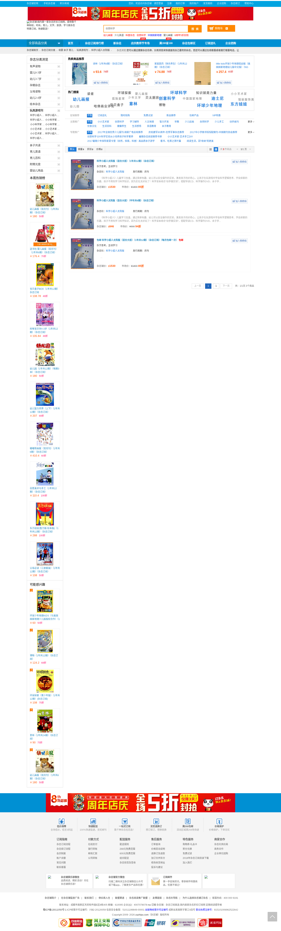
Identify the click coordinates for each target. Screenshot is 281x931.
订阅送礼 (210, 43)
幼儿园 (75, 106)
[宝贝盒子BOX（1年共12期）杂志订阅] (45, 274)
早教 (177, 121)
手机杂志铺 (49, 3)
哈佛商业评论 (104, 106)
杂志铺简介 (50, 898)
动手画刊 (234, 121)
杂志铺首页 (32, 50)
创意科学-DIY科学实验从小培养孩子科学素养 (110, 136)
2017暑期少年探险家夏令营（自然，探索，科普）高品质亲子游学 (121, 141)
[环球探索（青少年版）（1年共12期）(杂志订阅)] (45, 681)
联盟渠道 (119, 898)
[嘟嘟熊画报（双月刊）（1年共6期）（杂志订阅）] (45, 434)
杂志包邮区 (189, 43)
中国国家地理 (192, 98)
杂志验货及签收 (128, 862)
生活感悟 (136, 126)
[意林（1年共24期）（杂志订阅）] (45, 721)
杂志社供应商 (221, 844)
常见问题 (61, 862)
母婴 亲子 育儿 (65, 50)
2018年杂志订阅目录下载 (196, 858)
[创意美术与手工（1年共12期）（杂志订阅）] (45, 474)
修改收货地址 (158, 862)
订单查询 (155, 844)
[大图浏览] (210, 149)
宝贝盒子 (117, 104)
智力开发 (164, 121)
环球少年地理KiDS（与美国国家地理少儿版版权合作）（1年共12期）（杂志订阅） (45, 619)
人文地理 (149, 121)
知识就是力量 (206, 92)
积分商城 (65, 3)
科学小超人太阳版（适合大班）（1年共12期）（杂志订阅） (126, 161)
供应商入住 (104, 898)
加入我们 (187, 862)
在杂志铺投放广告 (70, 898)
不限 (89, 115)
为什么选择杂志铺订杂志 (195, 898)
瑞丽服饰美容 (248, 99)
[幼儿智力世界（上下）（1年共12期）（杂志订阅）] (45, 394)
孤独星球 (118, 98)
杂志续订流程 (63, 849)
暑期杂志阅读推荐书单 (150, 136)
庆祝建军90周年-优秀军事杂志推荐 (166, 132)
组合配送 (124, 858)
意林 (133, 104)
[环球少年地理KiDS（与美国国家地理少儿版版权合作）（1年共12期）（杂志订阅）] (45, 601)
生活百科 (106, 126)
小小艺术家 (239, 93)
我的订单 (180, 3)
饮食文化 (92, 126)
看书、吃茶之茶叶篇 (170, 141)
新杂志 (117, 43)
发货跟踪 (208, 3)
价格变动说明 (158, 849)
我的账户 (194, 3)
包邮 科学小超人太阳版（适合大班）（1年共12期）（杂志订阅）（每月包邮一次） (140, 240)
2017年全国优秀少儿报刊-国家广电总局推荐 (120, 132)
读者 (90, 93)
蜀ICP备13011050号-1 (55, 909)
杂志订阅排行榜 (94, 43)
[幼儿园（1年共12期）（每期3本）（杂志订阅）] (45, 354)
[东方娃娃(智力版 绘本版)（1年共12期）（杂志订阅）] (45, 514)
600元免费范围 (127, 853)
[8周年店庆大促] (140, 802)
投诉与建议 (157, 867)
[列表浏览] (216, 149)
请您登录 (158, 3)
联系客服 (61, 867)
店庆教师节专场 (140, 43)
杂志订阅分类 (48, 50)
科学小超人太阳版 (100, 50)
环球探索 (125, 92)
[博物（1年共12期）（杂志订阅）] (45, 641)
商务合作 (218, 849)
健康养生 (121, 126)
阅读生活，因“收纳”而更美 (200, 141)
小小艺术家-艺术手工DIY (180, 136)
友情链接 (157, 898)
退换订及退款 (158, 853)
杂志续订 (235, 3)
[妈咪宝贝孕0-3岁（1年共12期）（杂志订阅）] (45, 314)
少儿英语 (119, 35)
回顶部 (272, 916)
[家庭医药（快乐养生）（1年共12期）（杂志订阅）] (141, 73)
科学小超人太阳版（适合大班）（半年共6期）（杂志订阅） (126, 200)
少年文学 (134, 97)
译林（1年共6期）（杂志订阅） (108, 63)
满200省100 (166, 43)
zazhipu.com (142, 914)
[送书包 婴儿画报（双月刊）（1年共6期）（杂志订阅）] (44, 234)
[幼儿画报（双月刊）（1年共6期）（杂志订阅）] (45, 194)
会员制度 (61, 853)
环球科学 (178, 93)
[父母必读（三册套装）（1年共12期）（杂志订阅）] (45, 553)
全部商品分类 (38, 43)
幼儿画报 (81, 99)
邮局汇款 (92, 853)
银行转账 (92, 849)
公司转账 (92, 858)
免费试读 (187, 853)
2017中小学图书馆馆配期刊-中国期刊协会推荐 (213, 132)
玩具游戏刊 (82, 50)
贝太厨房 (152, 97)
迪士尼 (217, 98)
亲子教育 (166, 126)
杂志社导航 (172, 898)
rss (149, 905)
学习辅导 (134, 121)
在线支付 (92, 844)
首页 (70, 43)
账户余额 (61, 858)
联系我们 (89, 898)
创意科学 (167, 98)
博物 (162, 104)
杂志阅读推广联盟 (138, 898)
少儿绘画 (189, 121)
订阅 (153, 905)
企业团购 (222, 3)
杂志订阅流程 (63, 844)
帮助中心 (249, 3)
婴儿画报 (168, 35)
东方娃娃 (239, 104)
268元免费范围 (127, 849)
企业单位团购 (221, 853)
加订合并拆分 (158, 858)
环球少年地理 (209, 105)
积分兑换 (187, 849)
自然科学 (204, 121)
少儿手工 (219, 121)
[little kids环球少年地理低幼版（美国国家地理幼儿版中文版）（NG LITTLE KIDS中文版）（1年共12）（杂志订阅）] (202, 73)
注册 (169, 3)
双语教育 (151, 126)
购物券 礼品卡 (190, 844)
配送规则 (124, 844)
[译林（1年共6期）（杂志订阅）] (79, 73)
